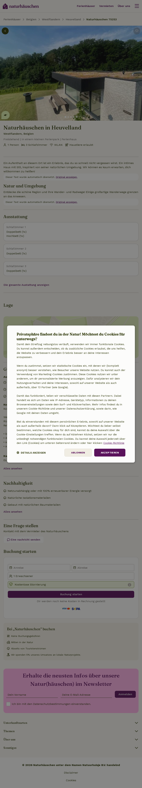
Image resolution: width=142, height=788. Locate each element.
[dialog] (71, 393)
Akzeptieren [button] (110, 452)
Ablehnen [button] (78, 452)
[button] (31, 453)
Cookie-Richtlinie (113, 443)
